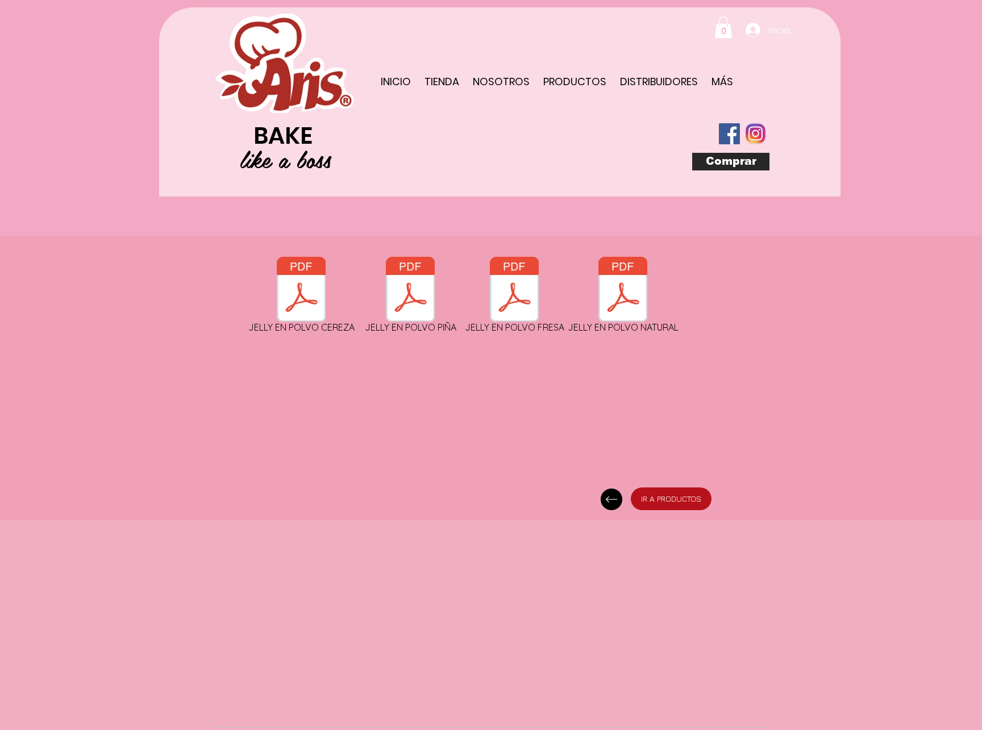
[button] (723, 27)
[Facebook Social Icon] (729, 133)
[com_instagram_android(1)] (755, 133)
